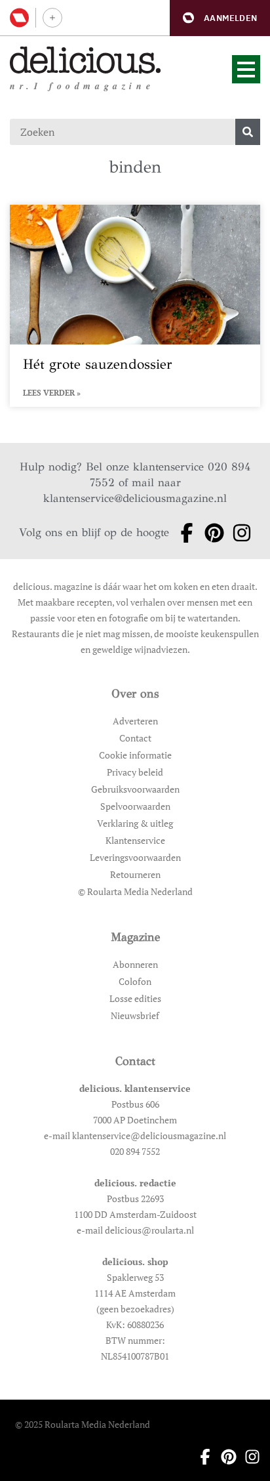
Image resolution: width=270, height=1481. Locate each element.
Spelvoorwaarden (135, 806)
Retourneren (135, 874)
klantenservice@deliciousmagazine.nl (135, 498)
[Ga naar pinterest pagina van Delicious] (210, 533)
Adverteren (135, 721)
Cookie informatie (135, 755)
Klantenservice (135, 840)
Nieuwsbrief (135, 1015)
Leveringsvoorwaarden (135, 857)
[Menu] (246, 69)
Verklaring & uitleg (135, 823)
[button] (220, 18)
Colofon (135, 981)
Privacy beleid (135, 772)
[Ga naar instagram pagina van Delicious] (238, 533)
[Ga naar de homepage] (85, 60)
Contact (135, 738)
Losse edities (135, 998)
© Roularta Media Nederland (135, 891)
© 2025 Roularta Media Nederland (82, 1424)
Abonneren (135, 964)
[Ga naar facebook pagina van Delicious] (183, 533)
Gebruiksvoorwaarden (135, 789)
